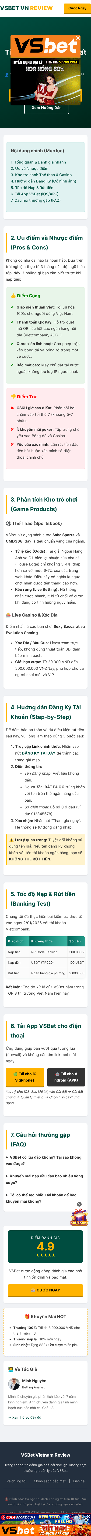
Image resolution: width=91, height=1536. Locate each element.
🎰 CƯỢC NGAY (45, 1290)
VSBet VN (26, 8)
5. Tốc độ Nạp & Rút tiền (32, 187)
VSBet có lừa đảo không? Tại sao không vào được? (43, 1160)
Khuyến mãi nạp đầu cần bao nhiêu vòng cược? (44, 1179)
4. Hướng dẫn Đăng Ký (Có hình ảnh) (43, 181)
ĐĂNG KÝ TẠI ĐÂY (39, 753)
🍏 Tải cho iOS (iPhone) (25, 1076)
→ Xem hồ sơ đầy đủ (24, 1417)
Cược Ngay (77, 8)
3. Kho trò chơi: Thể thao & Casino (41, 174)
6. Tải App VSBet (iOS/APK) (35, 194)
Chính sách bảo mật (50, 1481)
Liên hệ (78, 1481)
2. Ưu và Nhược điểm (29, 168)
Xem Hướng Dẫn (47, 107)
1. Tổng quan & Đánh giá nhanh (38, 162)
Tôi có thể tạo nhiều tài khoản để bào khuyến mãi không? (41, 1198)
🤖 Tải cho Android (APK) (66, 1076)
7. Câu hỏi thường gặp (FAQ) (36, 200)
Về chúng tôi (16, 1481)
